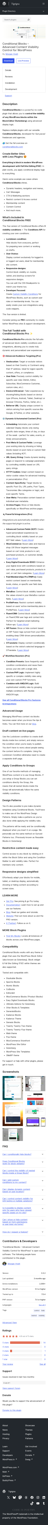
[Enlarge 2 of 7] (19, 1105)
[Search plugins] (28, 19)
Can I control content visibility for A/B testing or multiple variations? (17, 1199)
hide (43, 1310)
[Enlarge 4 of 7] (42, 1079)
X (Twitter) (11, 923)
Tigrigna (11, 1491)
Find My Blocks (13, 936)
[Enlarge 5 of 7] (42, 1096)
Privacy (5, 1438)
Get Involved (31, 1446)
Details (8, 70)
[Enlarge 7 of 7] (42, 1121)
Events (28, 1451)
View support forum (11, 1388)
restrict (34, 1315)
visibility (42, 1315)
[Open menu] (44, 3)
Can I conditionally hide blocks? (16, 1154)
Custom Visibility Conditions (25, 294)
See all (43, 1364)
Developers (7, 1455)
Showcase (30, 1425)
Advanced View (9, 1322)
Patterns (29, 1438)
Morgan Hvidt (12, 54)
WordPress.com (10, 1467)
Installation (10, 83)
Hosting (5, 1434)
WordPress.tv (9, 1459)
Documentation (13, 905)
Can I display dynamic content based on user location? (16, 1190)
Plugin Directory (9, 11)
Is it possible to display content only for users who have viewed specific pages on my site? (17, 1210)
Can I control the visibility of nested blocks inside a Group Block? (18, 1171)
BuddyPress (9, 1480)
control (36, 1310)
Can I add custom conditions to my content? (14, 1181)
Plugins (28, 1434)
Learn (5, 1446)
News (5, 1430)
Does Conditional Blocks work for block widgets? (13, 1162)
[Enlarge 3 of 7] (19, 1131)
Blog (8, 912)
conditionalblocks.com (12, 147)
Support (8, 95)
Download (8, 61)
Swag (29, 1459)
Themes (28, 1430)
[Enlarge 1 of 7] (19, 1079)
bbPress (7, 1476)
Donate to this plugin (11, 1410)
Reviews (9, 76)
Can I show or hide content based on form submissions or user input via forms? (14, 1221)
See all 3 (42, 1305)
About (5, 1425)
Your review (7, 1364)
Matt (5, 1472)
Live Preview (23, 61)
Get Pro (9, 901)
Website (9, 916)
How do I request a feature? (15, 1232)
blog (34, 724)
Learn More (27, 540)
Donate (29, 1455)
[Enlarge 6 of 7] (42, 1110)
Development (11, 89)
